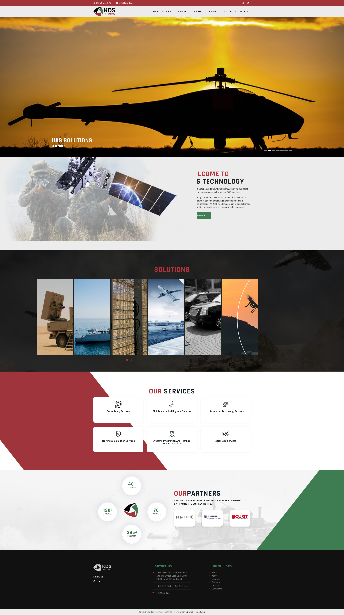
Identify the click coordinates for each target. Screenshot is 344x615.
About (169, 11)
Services (198, 11)
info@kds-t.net (126, 3)
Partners (213, 11)
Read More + (58, 146)
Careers (228, 11)
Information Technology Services (226, 411)
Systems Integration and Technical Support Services (172, 442)
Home (156, 11)
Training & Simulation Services (118, 441)
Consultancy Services (118, 411)
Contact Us (244, 11)
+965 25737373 (103, 3)
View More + (199, 215)
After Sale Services (225, 441)
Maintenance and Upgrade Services (172, 411)
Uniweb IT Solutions (195, 612)
